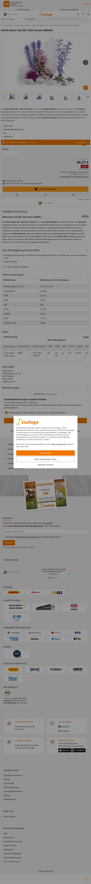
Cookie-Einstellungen (58, 444)
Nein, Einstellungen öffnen (45, 459)
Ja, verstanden (45, 453)
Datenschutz (41, 465)
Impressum (49, 465)
